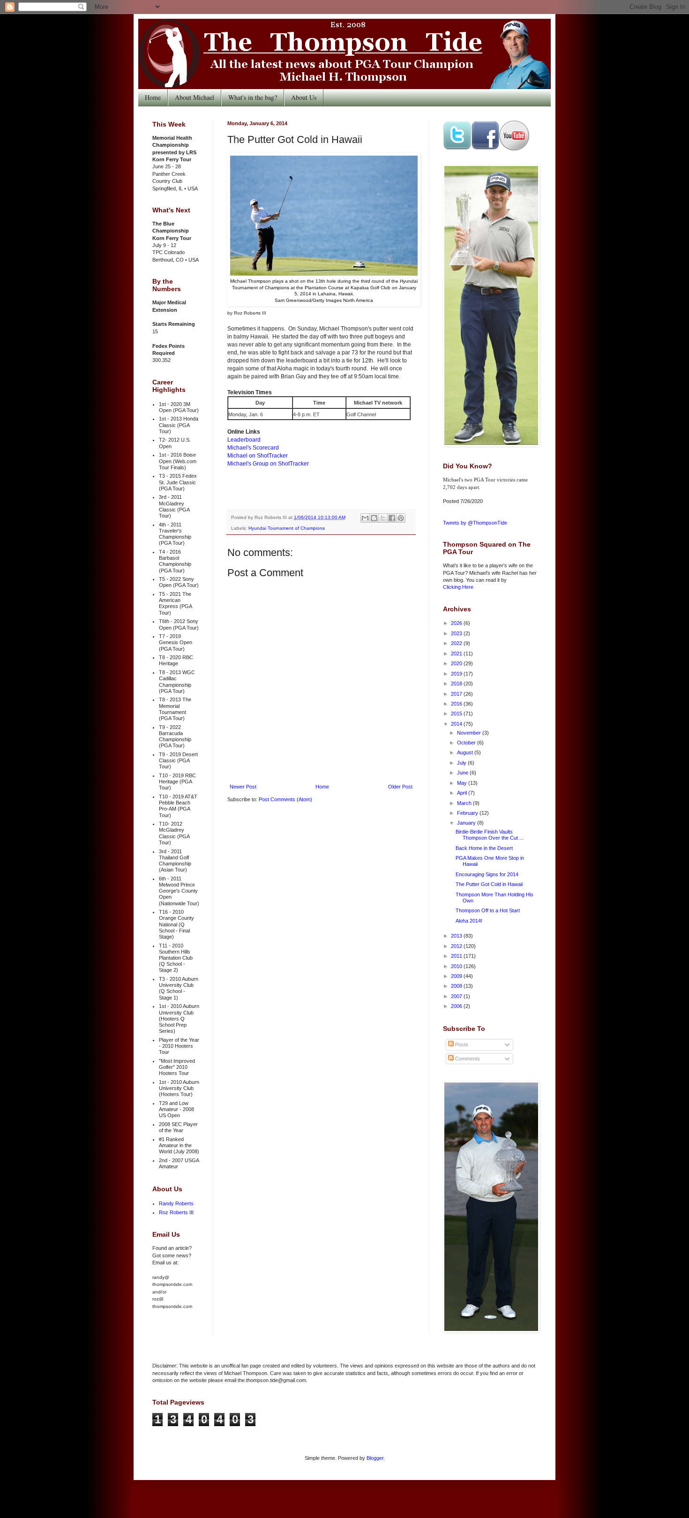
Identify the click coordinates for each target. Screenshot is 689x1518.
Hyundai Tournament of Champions (286, 528)
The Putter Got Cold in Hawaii (489, 884)
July (462, 763)
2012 (457, 946)
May (462, 783)
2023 (457, 633)
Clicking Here (458, 587)
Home (153, 97)
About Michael (194, 97)
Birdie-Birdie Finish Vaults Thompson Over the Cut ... (490, 835)
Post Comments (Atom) (285, 799)
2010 (457, 966)
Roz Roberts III (176, 1212)
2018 (457, 683)
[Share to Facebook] (392, 518)
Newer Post (243, 786)
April (462, 793)
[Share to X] (383, 518)
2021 (457, 653)
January (467, 823)
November (469, 733)
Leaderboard (244, 439)
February (468, 813)
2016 (457, 703)
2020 (457, 663)
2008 (457, 986)
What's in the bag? (252, 97)
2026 (457, 623)
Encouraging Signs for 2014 (487, 874)
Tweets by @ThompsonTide (475, 523)
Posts (461, 1044)
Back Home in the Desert (484, 848)
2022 (457, 643)
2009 (457, 976)
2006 (457, 1006)
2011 (457, 956)
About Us (303, 97)
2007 (457, 996)
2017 (457, 694)
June (463, 772)
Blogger (375, 1458)
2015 (457, 713)
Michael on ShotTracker (257, 455)
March (465, 803)
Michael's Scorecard (253, 447)
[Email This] (365, 518)
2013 (457, 936)
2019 (457, 673)
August (465, 752)
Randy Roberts (176, 1203)
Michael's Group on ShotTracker (268, 463)
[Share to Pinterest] (400, 518)
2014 (457, 724)
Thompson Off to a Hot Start (488, 910)
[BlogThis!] (374, 518)
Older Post (400, 786)
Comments (467, 1058)
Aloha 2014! (469, 921)
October (467, 742)
